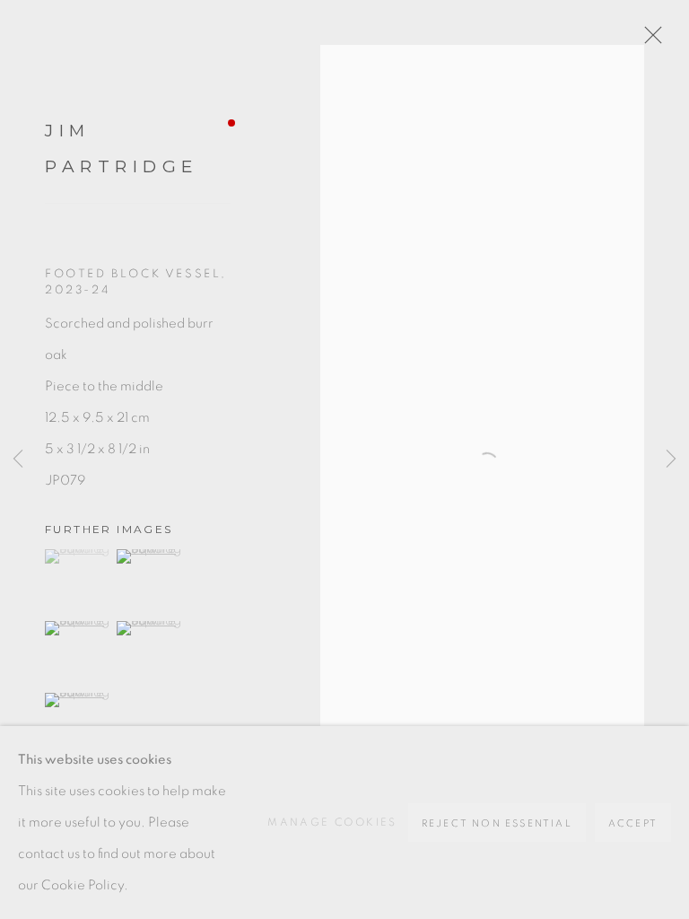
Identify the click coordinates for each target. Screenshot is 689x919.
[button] (78, 556)
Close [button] (648, 40)
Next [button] (671, 460)
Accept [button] (633, 823)
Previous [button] (18, 460)
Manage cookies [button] (332, 822)
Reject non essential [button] (497, 823)
